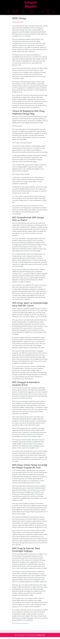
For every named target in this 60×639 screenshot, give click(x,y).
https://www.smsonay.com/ (20, 623)
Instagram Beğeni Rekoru (23, 12)
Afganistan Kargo (7, 11)
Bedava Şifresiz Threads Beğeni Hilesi (15, 12)
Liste (39, 11)
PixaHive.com (41, 635)
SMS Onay (53, 11)
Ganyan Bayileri (30, 4)
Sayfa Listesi (42, 11)
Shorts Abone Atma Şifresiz (48, 12)
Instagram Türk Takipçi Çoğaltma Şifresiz (32, 12)
